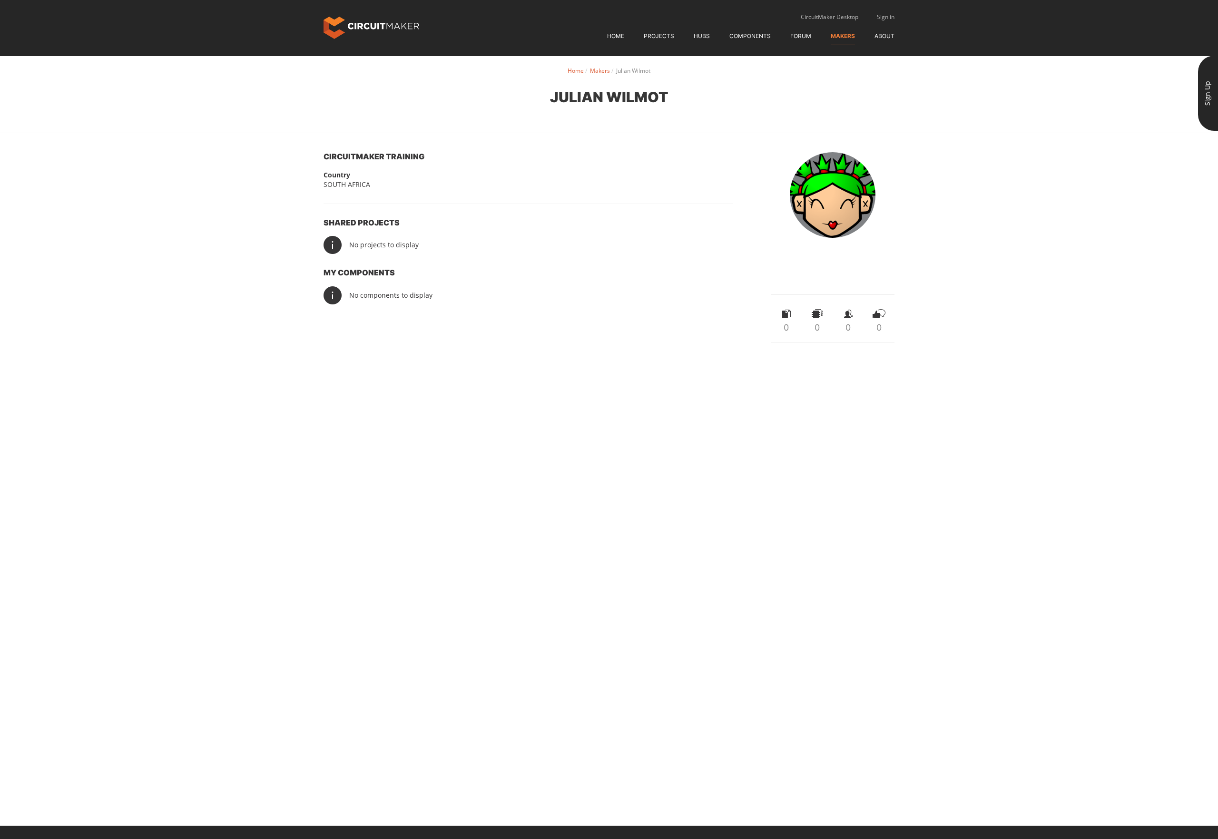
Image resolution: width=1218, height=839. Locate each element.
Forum (800, 36)
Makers (843, 36)
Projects (659, 36)
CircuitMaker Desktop (829, 17)
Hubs (702, 36)
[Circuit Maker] (371, 26)
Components (750, 36)
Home (615, 36)
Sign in (885, 17)
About (884, 36)
